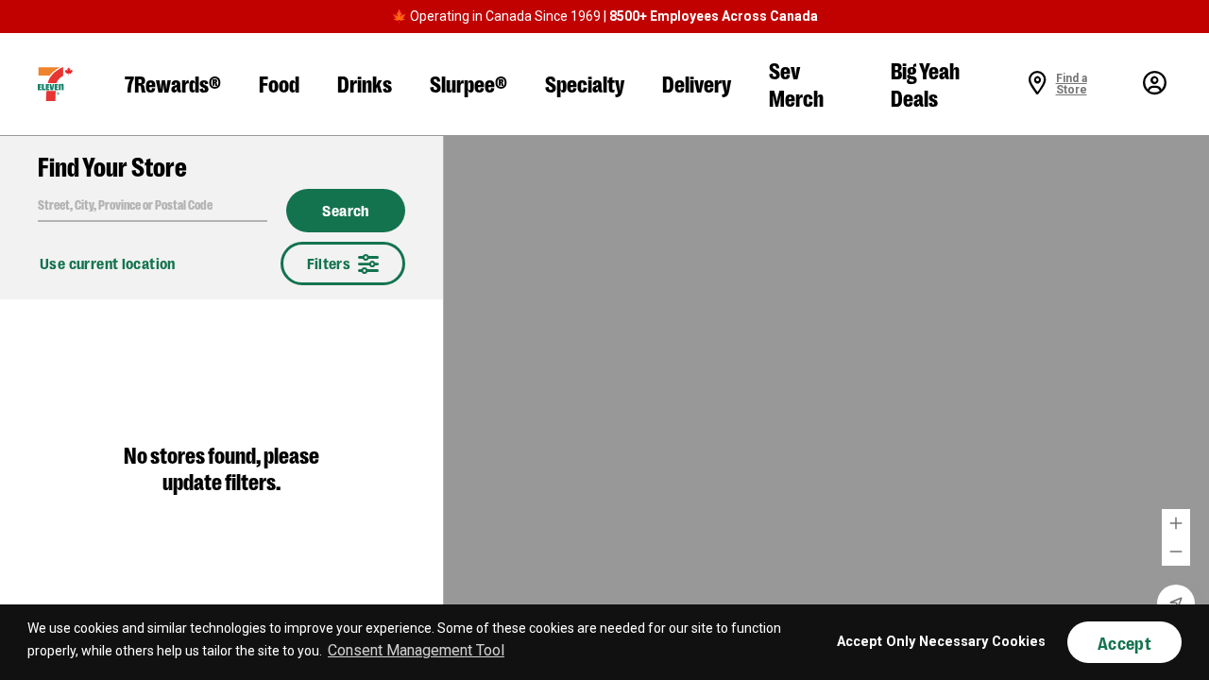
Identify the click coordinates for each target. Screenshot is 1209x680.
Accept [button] (1124, 642)
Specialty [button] (584, 82)
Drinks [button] (364, 82)
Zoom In (1176, 523)
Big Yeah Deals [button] (925, 83)
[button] (55, 84)
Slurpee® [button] (468, 82)
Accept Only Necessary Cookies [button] (941, 642)
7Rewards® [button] (173, 82)
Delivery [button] (696, 82)
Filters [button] (329, 263)
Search (346, 211)
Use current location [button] (108, 263)
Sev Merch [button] (796, 83)
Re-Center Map (1176, 603)
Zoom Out (1176, 551)
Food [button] (279, 82)
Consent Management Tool (416, 650)
